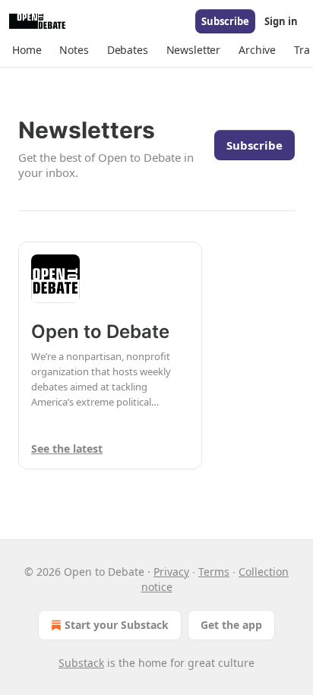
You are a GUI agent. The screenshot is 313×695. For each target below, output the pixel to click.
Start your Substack (117, 625)
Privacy (171, 571)
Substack (81, 663)
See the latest (67, 448)
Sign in (281, 21)
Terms (213, 571)
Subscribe (225, 21)
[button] (26, 50)
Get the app (231, 625)
